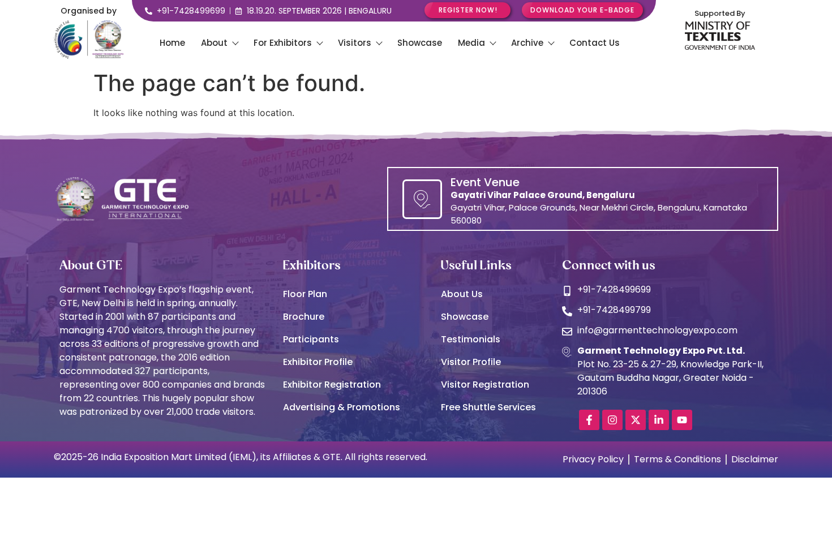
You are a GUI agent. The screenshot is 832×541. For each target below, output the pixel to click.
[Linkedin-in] (659, 420)
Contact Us (594, 43)
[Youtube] (682, 420)
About (214, 43)
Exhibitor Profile (318, 361)
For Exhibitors (283, 43)
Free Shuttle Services (488, 407)
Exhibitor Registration (332, 384)
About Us (462, 293)
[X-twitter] (635, 420)
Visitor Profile (471, 361)
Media (471, 43)
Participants (311, 339)
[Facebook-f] (589, 420)
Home (172, 43)
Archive (527, 43)
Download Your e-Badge (582, 10)
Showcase (419, 43)
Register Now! (468, 10)
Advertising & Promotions (341, 407)
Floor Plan (305, 293)
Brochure (303, 316)
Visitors (354, 43)
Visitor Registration (485, 384)
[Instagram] (612, 420)
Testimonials (470, 339)
